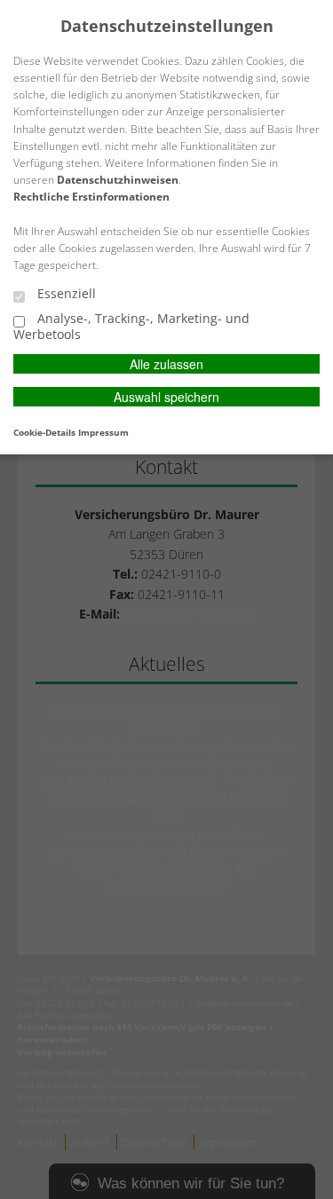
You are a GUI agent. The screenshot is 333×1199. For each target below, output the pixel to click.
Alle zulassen (166, 364)
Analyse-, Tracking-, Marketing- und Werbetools (131, 326)
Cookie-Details (44, 432)
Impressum (103, 432)
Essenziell (65, 294)
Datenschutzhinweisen (117, 179)
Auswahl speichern (166, 397)
